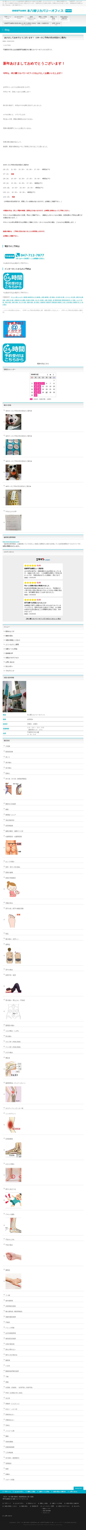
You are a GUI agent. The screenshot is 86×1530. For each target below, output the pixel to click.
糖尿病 (8, 1360)
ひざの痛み (9, 1052)
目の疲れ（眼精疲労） (13, 1458)
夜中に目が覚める (11, 1355)
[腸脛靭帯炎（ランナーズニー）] (12, 1094)
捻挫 (7, 1469)
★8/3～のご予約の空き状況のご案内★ (18, 486)
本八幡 (58, 297)
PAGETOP (78, 1488)
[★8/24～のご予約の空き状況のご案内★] (12, 422)
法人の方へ (9, 666)
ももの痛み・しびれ (12, 1031)
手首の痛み (9, 1245)
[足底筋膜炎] (12, 1150)
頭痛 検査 (11, 302)
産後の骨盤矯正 (11, 878)
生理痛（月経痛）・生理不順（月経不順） (19, 1387)
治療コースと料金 (11, 649)
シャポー (20, 297)
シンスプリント (11, 1114)
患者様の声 (9, 653)
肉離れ (8, 1474)
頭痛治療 (54, 302)
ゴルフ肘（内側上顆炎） (14, 1042)
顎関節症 (8, 1463)
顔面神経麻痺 (10, 1447)
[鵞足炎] (12, 1069)
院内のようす (10, 631)
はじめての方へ (19, 1491)
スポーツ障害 (10, 1480)
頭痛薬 (75, 302)
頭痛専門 (48, 302)
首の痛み (8, 768)
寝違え (53, 297)
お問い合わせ (10, 662)
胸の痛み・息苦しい (12, 939)
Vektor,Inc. (53, 1524)
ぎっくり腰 (14, 297)
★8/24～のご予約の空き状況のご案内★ (19, 411)
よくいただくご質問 (12, 644)
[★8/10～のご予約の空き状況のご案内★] (12, 472)
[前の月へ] (46, 374)
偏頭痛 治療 (40, 297)
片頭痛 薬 (51, 300)
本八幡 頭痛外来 (15, 300)
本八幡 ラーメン (65, 297)
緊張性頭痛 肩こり (67, 300)
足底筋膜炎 (9, 1139)
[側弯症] (12, 955)
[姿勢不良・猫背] (12, 986)
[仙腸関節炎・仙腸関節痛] (12, 847)
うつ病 (8, 1295)
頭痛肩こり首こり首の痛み (64, 302)
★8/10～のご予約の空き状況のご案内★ (19, 461)
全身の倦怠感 (10, 1344)
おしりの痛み (10, 861)
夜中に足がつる (11, 1189)
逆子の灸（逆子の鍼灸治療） (15, 908)
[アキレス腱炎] (12, 1225)
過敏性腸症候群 (11, 1317)
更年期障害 (9, 1301)
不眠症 (8, 1322)
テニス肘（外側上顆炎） (14, 1047)
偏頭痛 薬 (48, 297)
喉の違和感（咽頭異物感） (14, 1311)
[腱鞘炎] (12, 1281)
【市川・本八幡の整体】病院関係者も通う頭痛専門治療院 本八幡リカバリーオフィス (40, 1522)
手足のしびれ (10, 1239)
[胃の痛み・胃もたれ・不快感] (12, 1011)
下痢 (7, 1376)
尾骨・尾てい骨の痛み (13, 867)
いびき (8, 1366)
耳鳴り (8, 1425)
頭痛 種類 (26, 302)
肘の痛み (8, 1036)
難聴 (7, 1436)
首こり (79, 302)
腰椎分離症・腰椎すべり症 (14, 831)
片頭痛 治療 (43, 300)
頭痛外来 (42, 302)
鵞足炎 (8, 1058)
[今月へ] (50, 374)
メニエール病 (10, 1431)
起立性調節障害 (11, 1333)
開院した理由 (31, 1491)
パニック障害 (10, 1328)
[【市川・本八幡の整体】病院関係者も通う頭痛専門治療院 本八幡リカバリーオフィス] (43, 10)
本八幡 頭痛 (75, 297)
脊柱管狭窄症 (10, 820)
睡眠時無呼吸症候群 (12, 1371)
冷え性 (8, 1398)
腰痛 (7, 809)
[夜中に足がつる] (12, 1200)
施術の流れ (9, 636)
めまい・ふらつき (11, 1409)
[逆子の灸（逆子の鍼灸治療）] (12, 919)
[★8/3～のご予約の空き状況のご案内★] (12, 497)
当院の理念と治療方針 (59, 1491)
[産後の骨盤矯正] (12, 889)
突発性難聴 (9, 1441)
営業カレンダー (47, 1508)
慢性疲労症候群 (11, 1338)
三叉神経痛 (9, 1452)
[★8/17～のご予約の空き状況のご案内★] (12, 447)
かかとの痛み (10, 1164)
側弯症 (8, 944)
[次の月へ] (54, 374)
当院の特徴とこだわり (13, 640)
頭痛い (38, 302)
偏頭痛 (25, 297)
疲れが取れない (11, 1349)
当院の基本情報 (47, 1510)
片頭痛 (28, 300)
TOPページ (8, 1491)
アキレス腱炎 (10, 1214)
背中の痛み (9, 970)
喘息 (7, 933)
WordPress (34, 1524)
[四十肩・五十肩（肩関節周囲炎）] (12, 790)
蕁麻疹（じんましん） (13, 1403)
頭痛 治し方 (19, 302)
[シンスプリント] (12, 1125)
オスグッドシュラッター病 (14, 1108)
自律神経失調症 (11, 1306)
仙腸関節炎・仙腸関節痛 (14, 836)
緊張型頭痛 (58, 300)
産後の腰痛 (9, 872)
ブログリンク (10, 671)
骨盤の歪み (9, 903)
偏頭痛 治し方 (32, 297)
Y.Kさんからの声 (11, 511)
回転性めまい (10, 1414)
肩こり (8, 757)
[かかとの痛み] (12, 1175)
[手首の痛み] (12, 1256)
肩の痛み (8, 762)
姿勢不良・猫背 (11, 975)
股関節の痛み (10, 1025)
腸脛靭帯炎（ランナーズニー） (16, 1083)
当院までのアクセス (12, 657)
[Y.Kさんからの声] (12, 522)
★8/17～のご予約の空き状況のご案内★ (19, 436)
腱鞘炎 (8, 1270)
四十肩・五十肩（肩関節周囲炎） (17, 779)
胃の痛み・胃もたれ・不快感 (15, 1000)
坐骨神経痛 (9, 826)
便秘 (7, 1382)
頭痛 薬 (32, 302)
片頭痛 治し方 (34, 300)
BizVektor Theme (43, 1524)
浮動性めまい (10, 1420)
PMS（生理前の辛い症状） (14, 1393)
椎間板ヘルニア (11, 815)
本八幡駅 (22, 300)
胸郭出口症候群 (11, 804)
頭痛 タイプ (76, 300)
